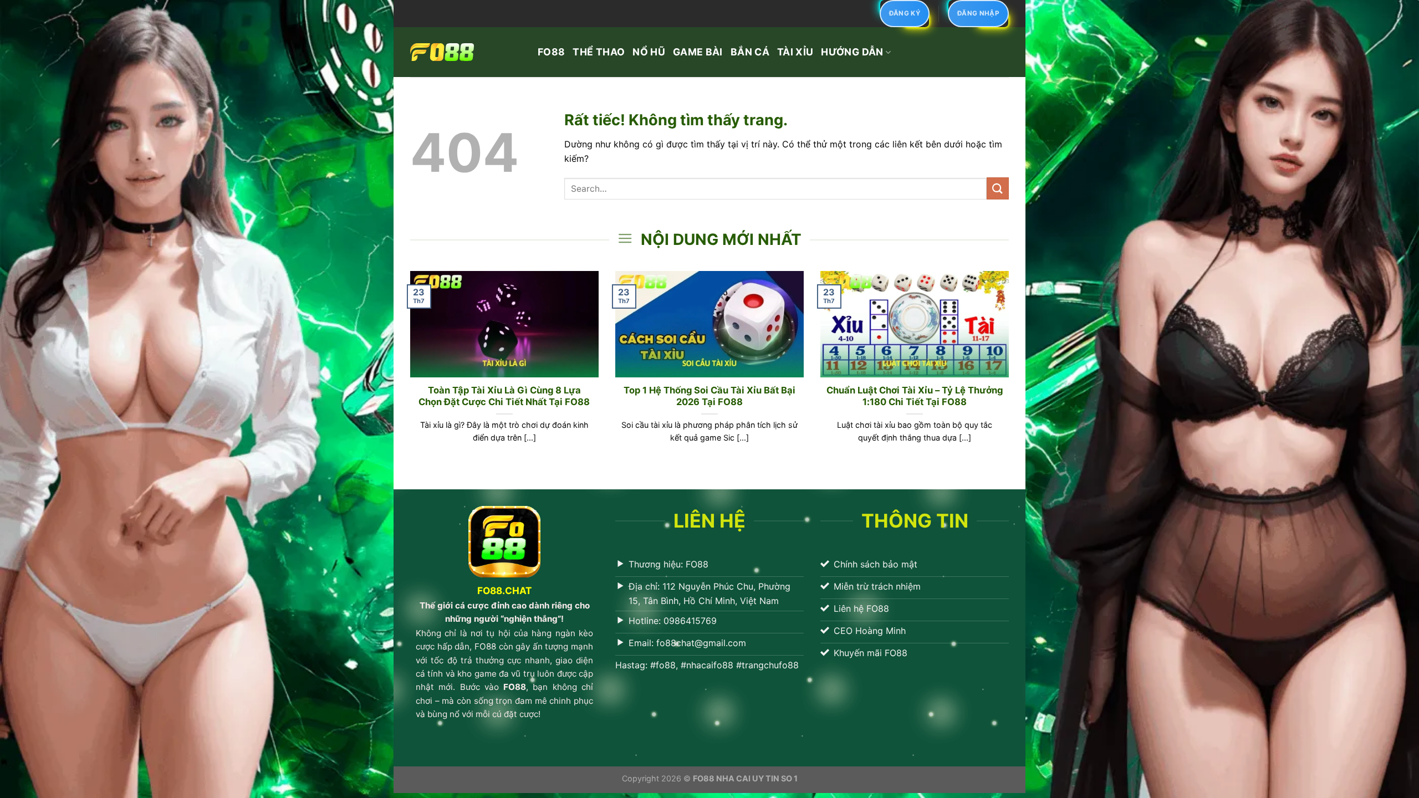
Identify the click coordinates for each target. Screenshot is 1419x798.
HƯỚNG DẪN (852, 52)
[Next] (1011, 370)
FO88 (551, 52)
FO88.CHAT (504, 590)
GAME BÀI (698, 52)
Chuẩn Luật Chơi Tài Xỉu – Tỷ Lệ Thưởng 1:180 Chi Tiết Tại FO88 (914, 396)
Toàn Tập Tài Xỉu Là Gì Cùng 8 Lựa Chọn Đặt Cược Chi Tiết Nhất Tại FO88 (504, 396)
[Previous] (408, 370)
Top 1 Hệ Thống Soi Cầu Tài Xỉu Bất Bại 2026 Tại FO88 (709, 396)
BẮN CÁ (750, 52)
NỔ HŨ (648, 52)
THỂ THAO (599, 52)
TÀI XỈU (795, 52)
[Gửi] (998, 188)
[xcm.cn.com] (465, 52)
